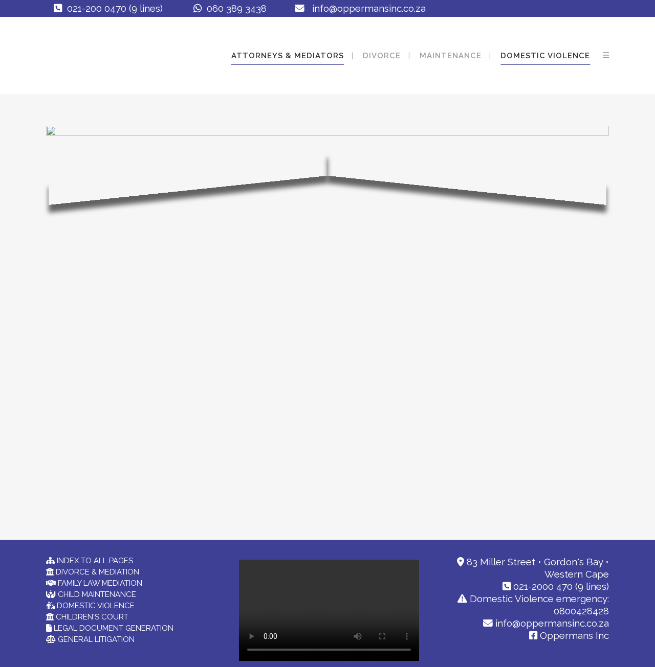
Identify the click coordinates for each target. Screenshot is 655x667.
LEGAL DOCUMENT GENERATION (112, 628)
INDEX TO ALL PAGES (94, 560)
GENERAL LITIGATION (95, 639)
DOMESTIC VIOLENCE (95, 605)
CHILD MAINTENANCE (96, 594)
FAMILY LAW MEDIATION (99, 583)
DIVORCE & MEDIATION (96, 572)
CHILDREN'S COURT (91, 617)
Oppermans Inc (573, 635)
